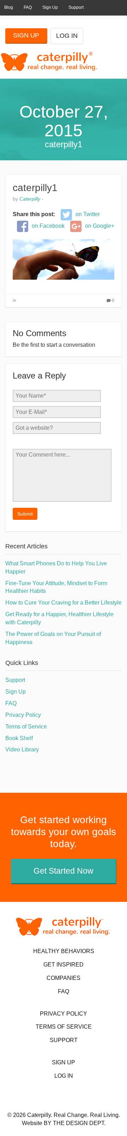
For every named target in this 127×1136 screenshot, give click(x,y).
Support (76, 7)
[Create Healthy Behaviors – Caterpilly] (44, 61)
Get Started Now (63, 870)
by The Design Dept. (74, 1123)
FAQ (28, 7)
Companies (63, 978)
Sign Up (50, 7)
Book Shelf (19, 738)
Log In (67, 35)
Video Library (22, 750)
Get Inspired (63, 965)
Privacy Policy (23, 715)
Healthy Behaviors (63, 951)
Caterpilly (29, 199)
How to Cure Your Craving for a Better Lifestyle (63, 603)
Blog (8, 7)
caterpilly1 (35, 187)
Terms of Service (26, 727)
